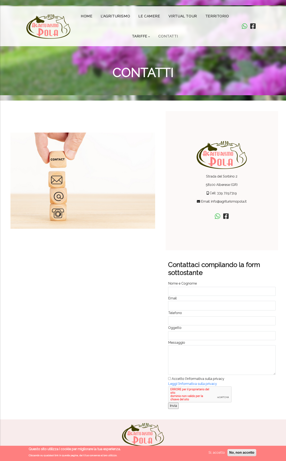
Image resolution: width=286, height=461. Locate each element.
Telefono (175, 313)
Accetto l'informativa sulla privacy (198, 379)
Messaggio (176, 343)
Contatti (168, 36)
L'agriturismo (115, 16)
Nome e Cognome (182, 283)
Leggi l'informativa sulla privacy (192, 384)
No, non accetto (241, 452)
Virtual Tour (183, 16)
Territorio (217, 16)
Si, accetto (217, 453)
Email (172, 298)
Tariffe (139, 36)
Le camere (149, 16)
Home (86, 16)
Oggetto (175, 328)
